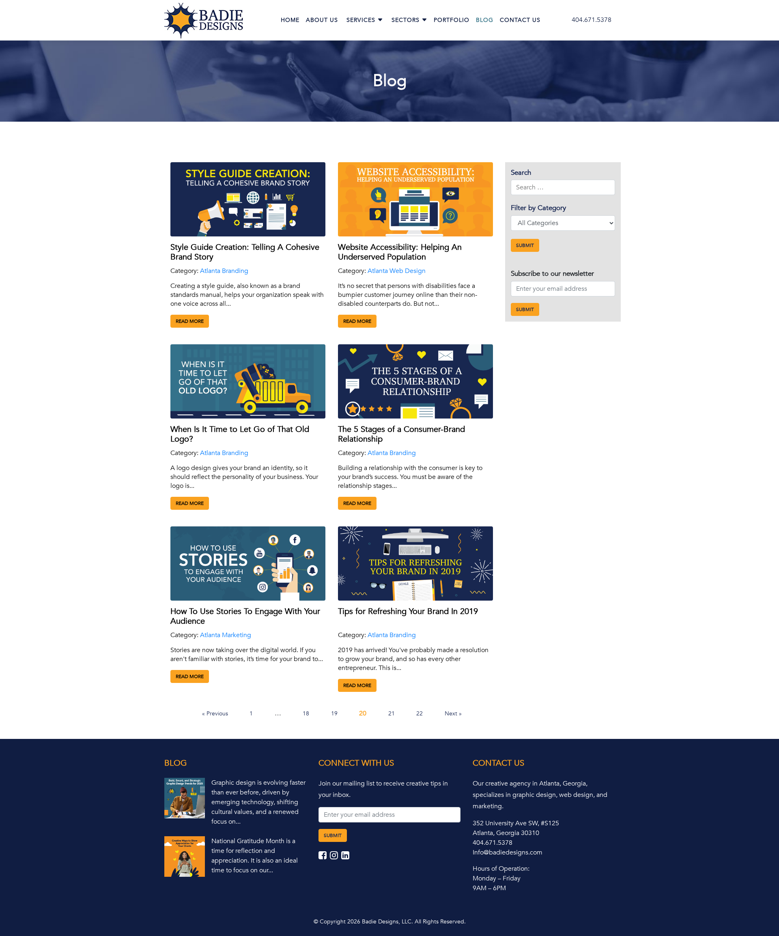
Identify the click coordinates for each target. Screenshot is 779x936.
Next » (453, 713)
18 (306, 713)
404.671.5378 (591, 19)
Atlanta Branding (224, 270)
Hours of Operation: (501, 868)
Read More (190, 321)
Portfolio (451, 20)
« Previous (215, 713)
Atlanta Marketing (225, 635)
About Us (322, 20)
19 (334, 713)
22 (419, 713)
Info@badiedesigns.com (507, 852)
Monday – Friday (497, 878)
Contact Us (520, 20)
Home (290, 20)
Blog (484, 20)
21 (391, 713)
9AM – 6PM (489, 888)
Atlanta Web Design (397, 270)
